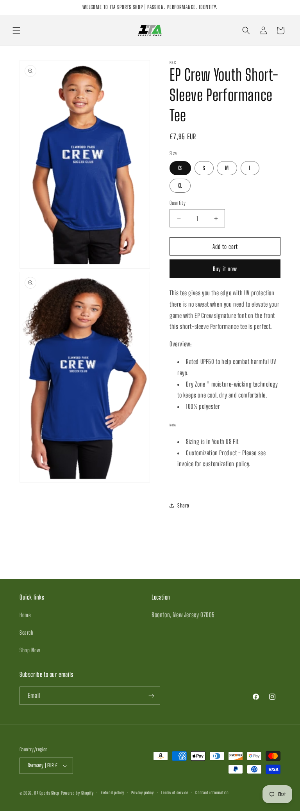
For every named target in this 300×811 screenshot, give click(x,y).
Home (25, 615)
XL (180, 185)
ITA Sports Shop (47, 792)
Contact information (212, 792)
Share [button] (183, 505)
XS (180, 168)
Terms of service (174, 792)
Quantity (178, 203)
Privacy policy (142, 792)
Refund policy (112, 792)
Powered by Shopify (77, 792)
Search (27, 632)
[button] (16, 30)
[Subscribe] (151, 696)
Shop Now (30, 650)
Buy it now (225, 268)
